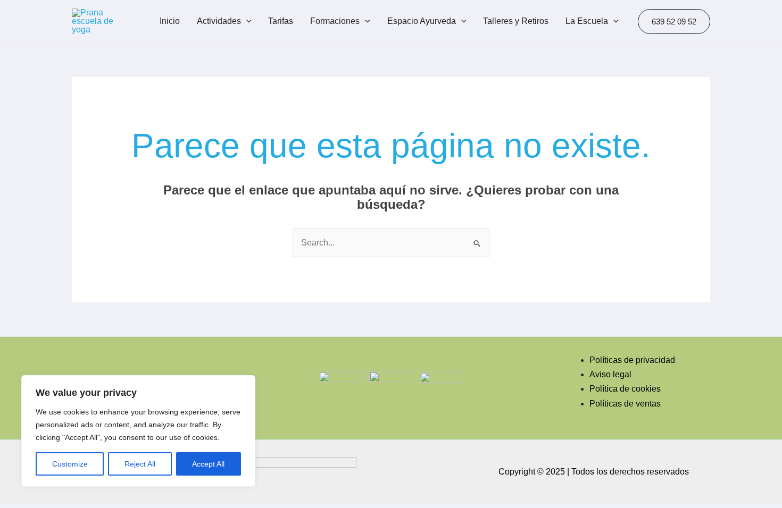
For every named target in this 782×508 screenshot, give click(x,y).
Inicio (170, 21)
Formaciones (335, 21)
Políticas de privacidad (632, 360)
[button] (674, 21)
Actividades (219, 21)
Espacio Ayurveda (421, 21)
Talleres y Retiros (515, 21)
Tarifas (280, 21)
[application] (246, 21)
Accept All (208, 464)
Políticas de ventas (625, 403)
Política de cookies (625, 388)
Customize (70, 464)
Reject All (139, 464)
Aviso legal (610, 374)
